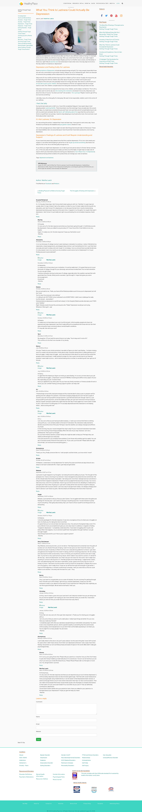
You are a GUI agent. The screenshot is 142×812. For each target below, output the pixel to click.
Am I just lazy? (76, 93)
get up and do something (77, 142)
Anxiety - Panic (23, 765)
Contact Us (49, 803)
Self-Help (85, 763)
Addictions (22, 760)
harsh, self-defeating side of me (68, 112)
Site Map (25, 803)
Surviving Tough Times (24, 41)
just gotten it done (65, 124)
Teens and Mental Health (24, 43)
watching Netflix (50, 108)
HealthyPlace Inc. (57, 811)
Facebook (48, 183)
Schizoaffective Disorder (110, 757)
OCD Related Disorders (68, 760)
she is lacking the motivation (63, 91)
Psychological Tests (102, 3)
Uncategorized (22, 16)
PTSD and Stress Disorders (90, 755)
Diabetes (43, 760)
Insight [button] (87, 3)
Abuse (21, 755)
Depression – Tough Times (25, 23)
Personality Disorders (67, 765)
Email (37, 724)
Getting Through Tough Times (108, 29)
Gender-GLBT (65, 755)
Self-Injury (85, 765)
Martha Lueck (49, 18)
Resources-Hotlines (42, 779)
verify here (96, 775)
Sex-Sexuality (107, 755)
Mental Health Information (40, 775)
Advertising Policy (114, 803)
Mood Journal (57, 779)
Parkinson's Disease (67, 763)
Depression (43, 757)
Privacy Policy (87, 803)
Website (38, 731)
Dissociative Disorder (46, 763)
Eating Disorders (45, 765)
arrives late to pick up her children (46, 83)
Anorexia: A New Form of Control (109, 39)
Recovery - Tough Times (24, 39)
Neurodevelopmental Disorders (70, 757)
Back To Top (21, 742)
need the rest (54, 62)
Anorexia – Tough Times (24, 20)
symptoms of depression (47, 70)
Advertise (60, 803)
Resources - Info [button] (77, 3)
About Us (36, 803)
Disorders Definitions (25, 774)
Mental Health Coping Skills (25, 45)
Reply (37, 216)
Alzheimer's (22, 763)
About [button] (111, 3)
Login (117, 3)
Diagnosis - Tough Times (24, 25)
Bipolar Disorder (45, 755)
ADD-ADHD (23, 757)
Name (38, 717)
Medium (56, 183)
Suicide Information (59, 774)
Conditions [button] (66, 3)
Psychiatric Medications (26, 777)
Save (38, 739)
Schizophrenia (86, 760)
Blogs (93, 3)
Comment (39, 702)
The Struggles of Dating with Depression (82, 191)
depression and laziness (46, 157)
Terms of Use (73, 803)
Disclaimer (100, 803)
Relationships (86, 757)
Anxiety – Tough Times (24, 21)
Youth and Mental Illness (24, 18)
